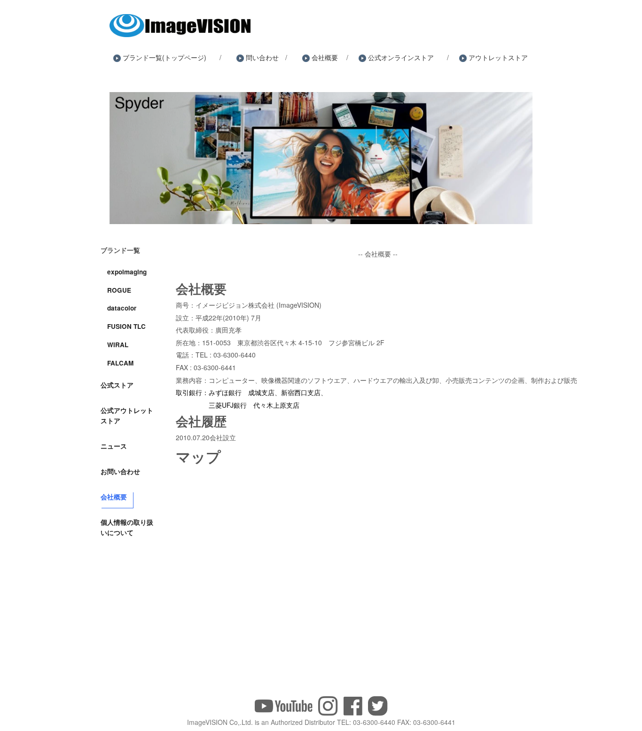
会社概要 (325, 57)
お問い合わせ (120, 471)
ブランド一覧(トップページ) (164, 57)
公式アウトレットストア (127, 415)
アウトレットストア (498, 57)
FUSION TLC (126, 326)
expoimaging (127, 271)
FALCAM (120, 362)
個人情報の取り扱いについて (127, 527)
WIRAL (117, 344)
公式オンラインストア (401, 57)
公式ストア (117, 384)
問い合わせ (262, 57)
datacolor (121, 307)
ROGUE (119, 290)
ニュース (114, 446)
